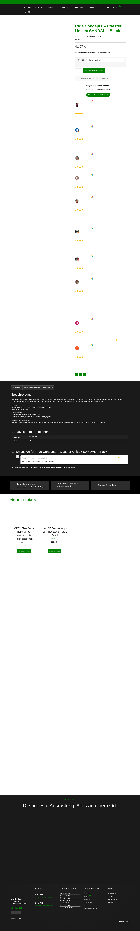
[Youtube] (19, 912)
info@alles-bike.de (44, 906)
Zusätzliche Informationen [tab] (32, 387)
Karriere (116, 7)
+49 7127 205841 (43, 897)
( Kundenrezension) (93, 36)
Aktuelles (92, 7)
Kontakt (27, 12)
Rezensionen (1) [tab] (48, 387)
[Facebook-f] (12, 912)
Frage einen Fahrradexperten (98, 95)
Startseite (27, 7)
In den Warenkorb (94, 71)
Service (51, 7)
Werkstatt (38, 7)
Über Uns (105, 7)
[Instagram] (16, 912)
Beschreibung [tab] (17, 387)
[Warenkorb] (129, 10)
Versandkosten (91, 52)
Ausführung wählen (24, 551)
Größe (81, 60)
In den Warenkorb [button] (54, 551)
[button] (76, 374)
